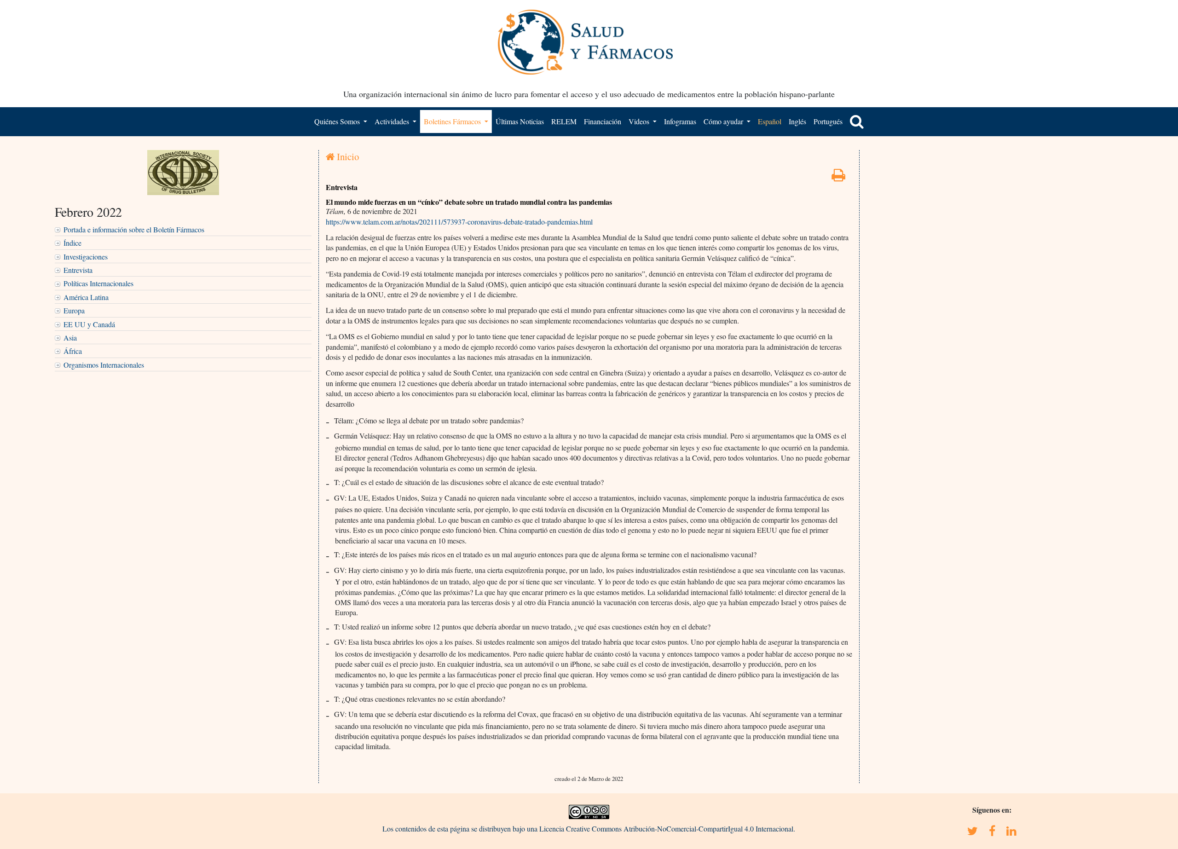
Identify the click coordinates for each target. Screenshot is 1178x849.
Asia (70, 337)
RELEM (564, 121)
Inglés (797, 121)
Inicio (347, 156)
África (73, 351)
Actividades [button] (393, 121)
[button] (856, 121)
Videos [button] (640, 121)
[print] (838, 177)
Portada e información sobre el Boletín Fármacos (134, 229)
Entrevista (78, 270)
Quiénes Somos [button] (338, 121)
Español (769, 121)
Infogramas (680, 121)
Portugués (828, 121)
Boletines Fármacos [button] (453, 121)
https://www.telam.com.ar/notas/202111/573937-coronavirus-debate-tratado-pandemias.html (459, 221)
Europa (74, 310)
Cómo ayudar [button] (724, 121)
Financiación (602, 121)
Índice (72, 243)
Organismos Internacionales (104, 365)
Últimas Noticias (520, 121)
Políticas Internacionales (98, 283)
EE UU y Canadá (89, 324)
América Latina (86, 297)
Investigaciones (86, 256)
